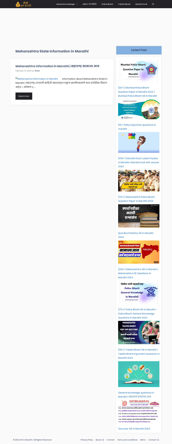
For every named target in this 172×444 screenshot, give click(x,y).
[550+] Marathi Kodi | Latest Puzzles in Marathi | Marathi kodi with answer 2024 (138, 162)
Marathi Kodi (141, 4)
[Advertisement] (86, 25)
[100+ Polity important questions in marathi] (138, 110)
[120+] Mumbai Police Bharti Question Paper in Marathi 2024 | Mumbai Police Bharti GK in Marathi (137, 91)
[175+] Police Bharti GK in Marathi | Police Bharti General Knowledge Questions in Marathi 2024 (137, 313)
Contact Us (153, 439)
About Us (100, 439)
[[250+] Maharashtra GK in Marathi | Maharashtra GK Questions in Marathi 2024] (138, 252)
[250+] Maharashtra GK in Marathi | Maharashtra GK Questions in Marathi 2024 (138, 273)
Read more (24, 96)
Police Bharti (107, 4)
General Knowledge (65, 4)
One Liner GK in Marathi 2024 (134, 428)
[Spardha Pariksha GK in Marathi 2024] (138, 216)
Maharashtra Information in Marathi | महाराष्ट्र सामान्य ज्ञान (57, 66)
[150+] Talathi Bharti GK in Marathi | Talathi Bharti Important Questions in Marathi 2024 (138, 353)
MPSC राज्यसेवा (90, 4)
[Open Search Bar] (153, 4)
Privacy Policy (87, 439)
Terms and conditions (127, 439)
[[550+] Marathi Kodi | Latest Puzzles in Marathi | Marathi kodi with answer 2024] (138, 143)
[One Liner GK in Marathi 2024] (138, 412)
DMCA (143, 439)
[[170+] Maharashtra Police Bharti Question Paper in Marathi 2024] (138, 181)
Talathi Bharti (124, 4)
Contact (111, 439)
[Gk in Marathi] (25, 4)
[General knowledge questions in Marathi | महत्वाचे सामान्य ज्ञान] (138, 374)
